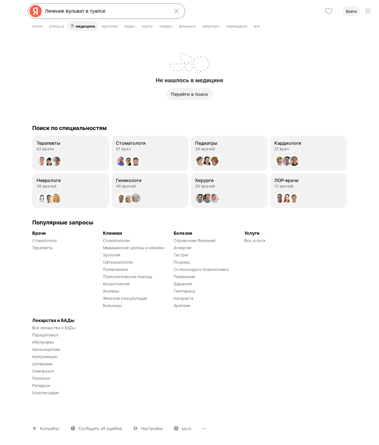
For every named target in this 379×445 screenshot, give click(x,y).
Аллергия (182, 247)
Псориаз (182, 262)
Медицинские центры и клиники (133, 247)
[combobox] (105, 11)
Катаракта (183, 298)
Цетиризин (42, 363)
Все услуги (254, 240)
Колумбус (50, 428)
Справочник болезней (194, 240)
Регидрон (41, 385)
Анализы (111, 291)
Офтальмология (118, 262)
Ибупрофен (43, 342)
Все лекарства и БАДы (54, 327)
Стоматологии (116, 240)
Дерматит (183, 283)
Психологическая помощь (128, 276)
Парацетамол (45, 334)
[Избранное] (329, 11)
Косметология (116, 283)
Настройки (152, 428)
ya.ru (186, 428)
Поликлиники (115, 269)
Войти (351, 11)
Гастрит (181, 254)
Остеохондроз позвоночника (201, 269)
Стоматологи (44, 240)
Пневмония (184, 276)
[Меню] (367, 11)
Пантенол (41, 378)
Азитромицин (44, 356)
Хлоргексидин (45, 392)
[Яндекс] (35, 11)
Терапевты (42, 247)
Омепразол (43, 371)
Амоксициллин (46, 349)
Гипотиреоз (184, 291)
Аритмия (182, 305)
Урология (111, 254)
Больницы (112, 305)
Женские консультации (125, 298)
